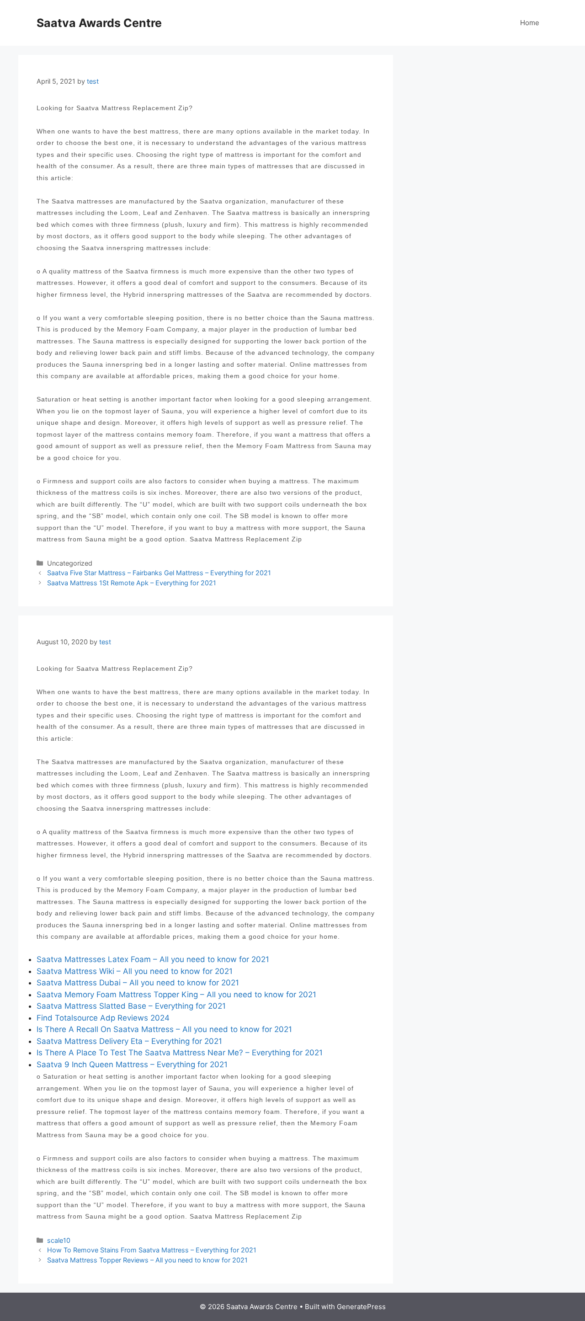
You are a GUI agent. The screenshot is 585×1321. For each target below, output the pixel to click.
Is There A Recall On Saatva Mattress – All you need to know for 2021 (164, 1029)
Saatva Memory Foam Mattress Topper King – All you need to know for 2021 (176, 994)
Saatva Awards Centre (99, 23)
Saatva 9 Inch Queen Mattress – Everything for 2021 (132, 1064)
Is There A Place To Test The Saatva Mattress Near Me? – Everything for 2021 (180, 1052)
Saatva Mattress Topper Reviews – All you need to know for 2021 (147, 1260)
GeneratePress (361, 1306)
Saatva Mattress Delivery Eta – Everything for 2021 (129, 1041)
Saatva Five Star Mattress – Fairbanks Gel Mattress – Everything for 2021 (159, 573)
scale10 (58, 1240)
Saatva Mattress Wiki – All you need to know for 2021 (135, 971)
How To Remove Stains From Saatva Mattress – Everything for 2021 (151, 1250)
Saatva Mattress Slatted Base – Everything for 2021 (131, 1006)
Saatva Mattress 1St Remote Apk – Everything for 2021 (131, 583)
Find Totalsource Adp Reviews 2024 (103, 1017)
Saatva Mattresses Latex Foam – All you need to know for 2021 (153, 959)
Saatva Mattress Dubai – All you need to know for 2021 (138, 982)
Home (529, 22)
